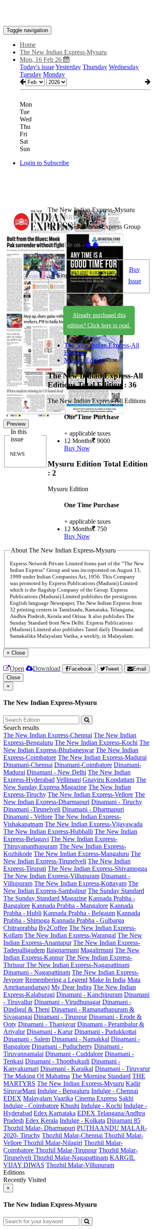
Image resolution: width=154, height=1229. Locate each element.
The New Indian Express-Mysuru (80, 1083)
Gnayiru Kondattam (108, 779)
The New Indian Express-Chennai (47, 735)
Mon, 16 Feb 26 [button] (41, 59)
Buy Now (77, 448)
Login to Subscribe (44, 162)
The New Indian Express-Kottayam (80, 883)
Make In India (107, 979)
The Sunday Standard (116, 890)
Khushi (69, 1105)
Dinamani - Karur (50, 1031)
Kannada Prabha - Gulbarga (87, 920)
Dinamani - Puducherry (62, 1046)
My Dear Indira (71, 987)
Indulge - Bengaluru (63, 1090)
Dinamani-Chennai (28, 764)
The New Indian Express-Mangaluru (81, 853)
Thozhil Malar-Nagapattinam (70, 1157)
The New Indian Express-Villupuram (51, 875)
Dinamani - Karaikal (66, 1068)
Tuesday (30, 74)
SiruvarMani (19, 1090)
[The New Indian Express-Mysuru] (77, 13)
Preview (16, 424)
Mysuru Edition (84, 360)
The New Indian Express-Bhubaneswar (76, 746)
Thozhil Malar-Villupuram (80, 1164)
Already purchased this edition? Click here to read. (99, 320)
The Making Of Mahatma (36, 1076)
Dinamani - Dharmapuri (93, 809)
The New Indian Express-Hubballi (48, 831)
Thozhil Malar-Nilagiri (52, 1142)
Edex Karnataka (55, 1113)
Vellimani (68, 779)
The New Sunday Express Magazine (74, 783)
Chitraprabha (20, 927)
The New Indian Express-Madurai (102, 757)
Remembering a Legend (56, 979)
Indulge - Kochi (101, 1105)
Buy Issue (134, 275)
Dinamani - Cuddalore (74, 1053)
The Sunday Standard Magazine (45, 898)
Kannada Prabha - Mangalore (70, 905)
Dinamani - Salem (26, 1038)
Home (28, 44)
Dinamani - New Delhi (56, 772)
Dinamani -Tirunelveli (31, 809)
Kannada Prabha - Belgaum (79, 913)
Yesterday (68, 66)
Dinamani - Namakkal (80, 1038)
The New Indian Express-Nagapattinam (77, 964)
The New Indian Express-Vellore (90, 794)
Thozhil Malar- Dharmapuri (39, 1127)
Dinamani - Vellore (28, 816)
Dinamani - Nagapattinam (36, 972)
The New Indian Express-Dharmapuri (74, 798)
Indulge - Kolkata (82, 1120)
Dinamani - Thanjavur (47, 1024)
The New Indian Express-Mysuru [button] (63, 52)
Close (13, 677)
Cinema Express (96, 1098)
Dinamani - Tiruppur (60, 1016)
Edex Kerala (41, 1120)
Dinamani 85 (123, 1120)
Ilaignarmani (62, 950)
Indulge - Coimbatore (31, 1105)
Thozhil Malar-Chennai (73, 1135)
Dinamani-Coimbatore (83, 764)
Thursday (95, 66)
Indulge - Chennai (114, 1090)
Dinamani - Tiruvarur (122, 1068)
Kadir (133, 1083)
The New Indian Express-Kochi (96, 742)
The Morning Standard (101, 1076)
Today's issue (37, 66)
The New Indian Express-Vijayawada (94, 824)
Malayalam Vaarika (48, 1098)
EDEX (12, 1098)
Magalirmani (96, 950)
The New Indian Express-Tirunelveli (72, 857)
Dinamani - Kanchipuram (89, 994)
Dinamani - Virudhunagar (67, 1001)
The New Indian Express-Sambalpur (70, 887)
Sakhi (126, 1098)
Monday (54, 74)
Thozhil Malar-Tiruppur (66, 1150)
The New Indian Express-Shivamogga (97, 868)
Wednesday (124, 66)
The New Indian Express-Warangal (70, 935)
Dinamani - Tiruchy (116, 801)
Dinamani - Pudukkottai (105, 1031)
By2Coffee (53, 927)
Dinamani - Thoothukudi (57, 1061)
